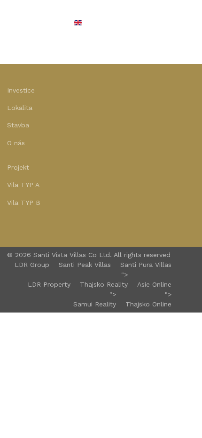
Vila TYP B (23, 202)
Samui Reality (94, 304)
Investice (21, 90)
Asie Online (154, 284)
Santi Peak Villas (85, 264)
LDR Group (32, 264)
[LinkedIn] (34, 227)
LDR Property (49, 284)
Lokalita (19, 107)
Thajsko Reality (104, 284)
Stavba (18, 125)
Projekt (18, 167)
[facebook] (10, 227)
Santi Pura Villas (145, 264)
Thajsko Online (148, 304)
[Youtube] (22, 227)
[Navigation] (11, 23)
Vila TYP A (23, 184)
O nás (16, 143)
